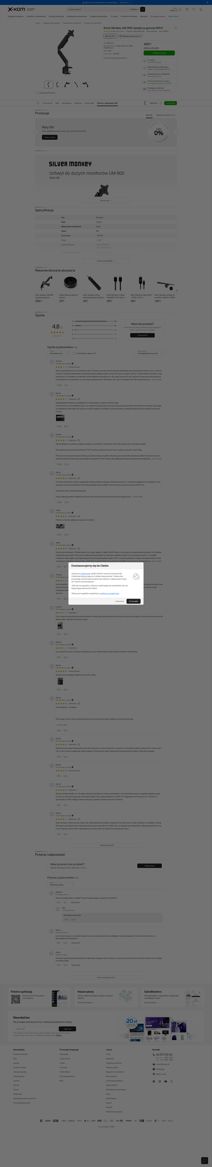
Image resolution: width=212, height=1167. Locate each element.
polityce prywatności (110, 593)
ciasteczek (85, 573)
